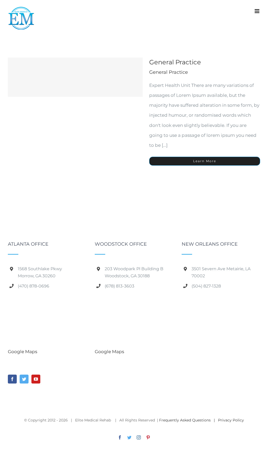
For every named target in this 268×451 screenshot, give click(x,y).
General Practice (175, 62)
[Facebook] (12, 379)
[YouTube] (35, 379)
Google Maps (22, 351)
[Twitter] (24, 379)
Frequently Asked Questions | (188, 420)
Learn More (204, 161)
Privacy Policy (231, 420)
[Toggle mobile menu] (257, 11)
